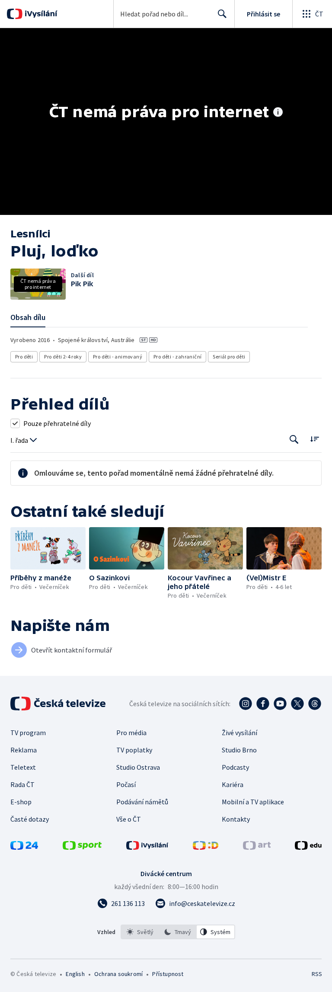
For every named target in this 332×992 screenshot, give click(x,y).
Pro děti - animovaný (117, 356)
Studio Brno (239, 750)
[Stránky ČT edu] (308, 847)
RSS (317, 974)
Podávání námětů (142, 801)
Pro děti (24, 356)
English (75, 974)
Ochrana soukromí (118, 974)
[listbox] (178, 932)
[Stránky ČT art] (257, 847)
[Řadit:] (314, 439)
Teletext (23, 767)
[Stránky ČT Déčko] (205, 847)
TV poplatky (134, 750)
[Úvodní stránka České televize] (58, 703)
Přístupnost (167, 974)
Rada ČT (22, 784)
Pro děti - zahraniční (177, 356)
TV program (28, 732)
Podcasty (235, 767)
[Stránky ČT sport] (82, 847)
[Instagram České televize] (245, 703)
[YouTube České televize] (280, 703)
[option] (140, 931)
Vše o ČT (128, 819)
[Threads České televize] (315, 703)
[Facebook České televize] (263, 703)
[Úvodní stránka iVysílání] (40, 14)
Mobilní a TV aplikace (253, 801)
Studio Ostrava (138, 767)
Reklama (23, 750)
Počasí (126, 784)
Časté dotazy (29, 819)
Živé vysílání (239, 732)
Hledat (222, 14)
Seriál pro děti (229, 356)
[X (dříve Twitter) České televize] (297, 703)
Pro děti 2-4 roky (63, 356)
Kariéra (232, 784)
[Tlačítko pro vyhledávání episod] (294, 440)
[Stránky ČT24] (24, 847)
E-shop (21, 801)
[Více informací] (278, 113)
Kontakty (236, 819)
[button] (48, 548)
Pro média (131, 732)
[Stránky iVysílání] (147, 847)
